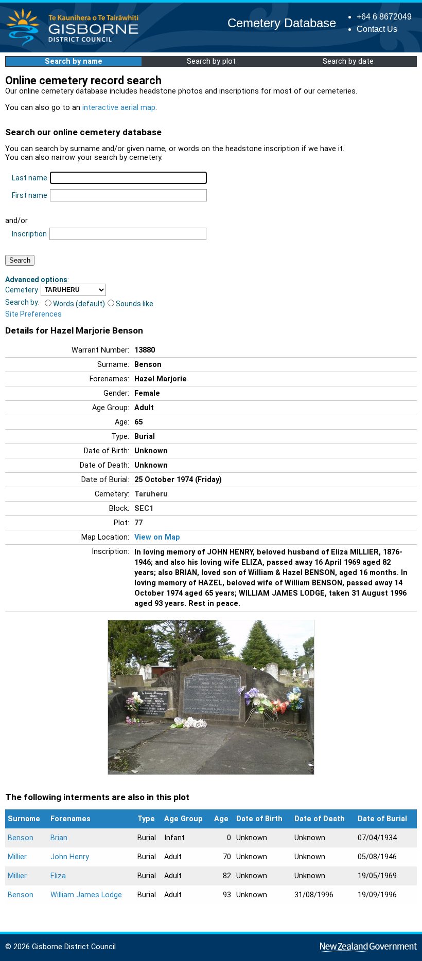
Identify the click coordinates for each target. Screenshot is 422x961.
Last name (29, 178)
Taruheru (151, 494)
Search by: (22, 302)
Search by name (73, 61)
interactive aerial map (118, 107)
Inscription (29, 234)
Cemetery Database (281, 23)
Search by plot (211, 61)
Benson (20, 838)
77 (138, 523)
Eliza (58, 876)
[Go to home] (75, 46)
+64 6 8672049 (384, 16)
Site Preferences (33, 314)
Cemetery (21, 290)
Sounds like (134, 304)
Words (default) (79, 304)
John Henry (69, 857)
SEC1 (143, 508)
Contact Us (377, 29)
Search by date (348, 61)
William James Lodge (86, 895)
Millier (17, 857)
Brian (58, 838)
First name (29, 195)
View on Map (157, 537)
